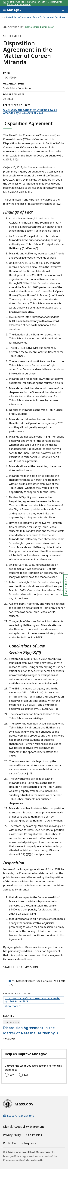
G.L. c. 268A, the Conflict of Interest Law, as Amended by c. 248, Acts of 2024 (30, 111)
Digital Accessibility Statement (23, 1126)
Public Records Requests (19, 1143)
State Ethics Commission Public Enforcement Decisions (35, 17)
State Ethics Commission (39, 26)
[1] (9, 981)
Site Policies (34, 1135)
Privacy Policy (12, 1135)
